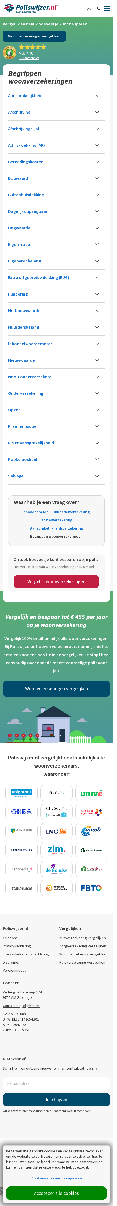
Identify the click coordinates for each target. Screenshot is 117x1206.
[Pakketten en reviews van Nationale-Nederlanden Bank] (56, 888)
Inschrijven (56, 1099)
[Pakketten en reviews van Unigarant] (21, 793)
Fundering (18, 294)
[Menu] (107, 9)
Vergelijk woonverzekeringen (56, 581)
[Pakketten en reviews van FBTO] (91, 888)
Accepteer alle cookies (56, 1193)
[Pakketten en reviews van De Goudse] (56, 869)
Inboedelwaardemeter (30, 344)
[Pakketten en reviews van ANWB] (91, 831)
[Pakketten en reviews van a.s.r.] (56, 793)
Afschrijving (19, 112)
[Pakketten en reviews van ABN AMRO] (21, 831)
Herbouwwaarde (24, 310)
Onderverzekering (25, 393)
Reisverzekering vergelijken (82, 962)
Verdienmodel (14, 970)
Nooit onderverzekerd (29, 377)
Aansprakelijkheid (25, 95)
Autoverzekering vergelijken (82, 938)
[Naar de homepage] (31, 8)
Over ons (10, 938)
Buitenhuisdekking (26, 195)
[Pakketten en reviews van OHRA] (21, 812)
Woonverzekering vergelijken (83, 954)
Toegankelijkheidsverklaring (26, 954)
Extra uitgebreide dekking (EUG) (38, 277)
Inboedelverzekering (72, 512)
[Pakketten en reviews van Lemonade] (21, 888)
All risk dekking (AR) (26, 145)
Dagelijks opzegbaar (28, 211)
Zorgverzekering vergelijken (82, 946)
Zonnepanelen (35, 512)
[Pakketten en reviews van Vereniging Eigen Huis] (91, 812)
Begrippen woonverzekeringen (56, 536)
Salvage (16, 476)
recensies (29, 58)
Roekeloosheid (22, 459)
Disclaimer (11, 962)
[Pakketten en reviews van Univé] (91, 793)
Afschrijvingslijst (23, 128)
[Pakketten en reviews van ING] (56, 831)
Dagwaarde (19, 228)
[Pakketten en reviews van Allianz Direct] (21, 850)
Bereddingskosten (26, 162)
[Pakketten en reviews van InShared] (21, 869)
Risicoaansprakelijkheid (31, 443)
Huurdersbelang (23, 327)
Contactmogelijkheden (21, 1005)
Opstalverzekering (56, 520)
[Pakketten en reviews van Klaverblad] (91, 869)
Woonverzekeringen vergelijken (34, 36)
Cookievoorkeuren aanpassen (56, 1178)
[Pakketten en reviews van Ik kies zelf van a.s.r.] (56, 812)
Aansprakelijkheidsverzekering (56, 528)
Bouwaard (18, 178)
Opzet (14, 410)
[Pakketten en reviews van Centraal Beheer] (91, 850)
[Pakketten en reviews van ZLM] (56, 850)
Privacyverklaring (17, 946)
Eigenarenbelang (24, 261)
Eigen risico (19, 244)
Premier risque (22, 426)
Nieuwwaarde (21, 360)
